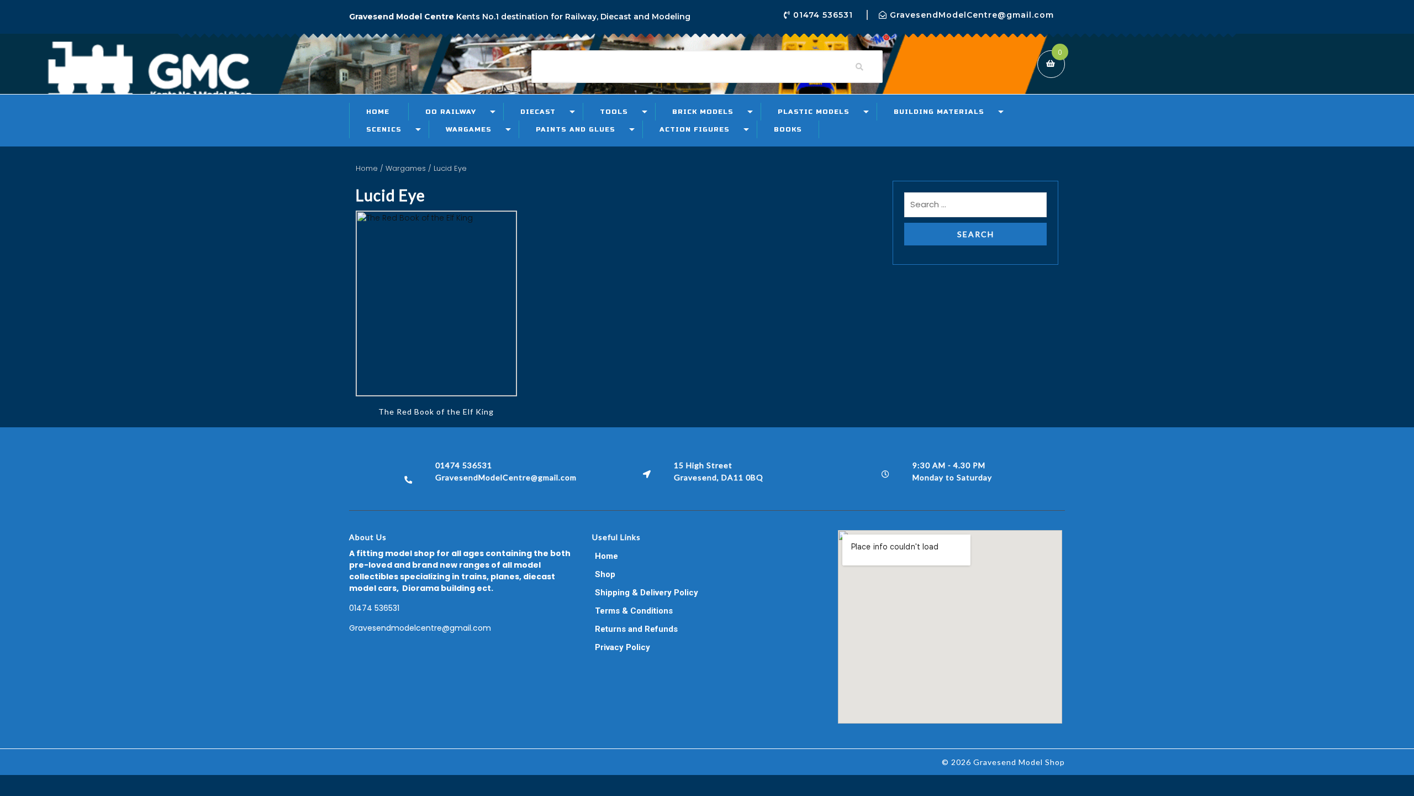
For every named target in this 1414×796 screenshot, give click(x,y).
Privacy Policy (622, 647)
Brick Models (703, 112)
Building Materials (939, 112)
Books (788, 129)
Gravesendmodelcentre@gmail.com (420, 627)
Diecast (538, 112)
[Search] (859, 66)
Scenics (384, 129)
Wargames (469, 129)
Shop (605, 574)
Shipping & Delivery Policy (646, 593)
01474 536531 (374, 608)
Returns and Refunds (636, 629)
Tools (614, 112)
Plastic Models (814, 112)
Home (377, 112)
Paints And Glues (575, 129)
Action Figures (694, 129)
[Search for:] (975, 207)
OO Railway (450, 112)
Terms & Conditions (634, 611)
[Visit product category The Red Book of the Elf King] (436, 303)
